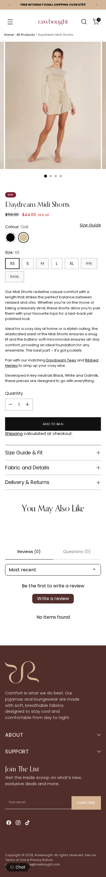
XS (12, 263)
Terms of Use (15, 860)
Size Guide (90, 225)
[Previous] (9, 5)
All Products (25, 34)
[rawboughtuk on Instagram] (18, 823)
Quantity (14, 393)
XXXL (14, 276)
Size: (12, 252)
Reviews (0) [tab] (29, 551)
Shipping (14, 433)
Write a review (53, 598)
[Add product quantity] (27, 404)
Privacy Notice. (41, 860)
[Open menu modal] (10, 22)
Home (9, 34)
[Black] (10, 237)
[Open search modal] (84, 22)
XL (72, 263)
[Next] (96, 5)
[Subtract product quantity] (10, 404)
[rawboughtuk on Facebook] (9, 823)
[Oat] (23, 237)
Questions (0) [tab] (77, 551)
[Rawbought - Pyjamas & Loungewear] (53, 25)
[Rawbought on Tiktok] (28, 823)
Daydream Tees (61, 360)
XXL (89, 263)
